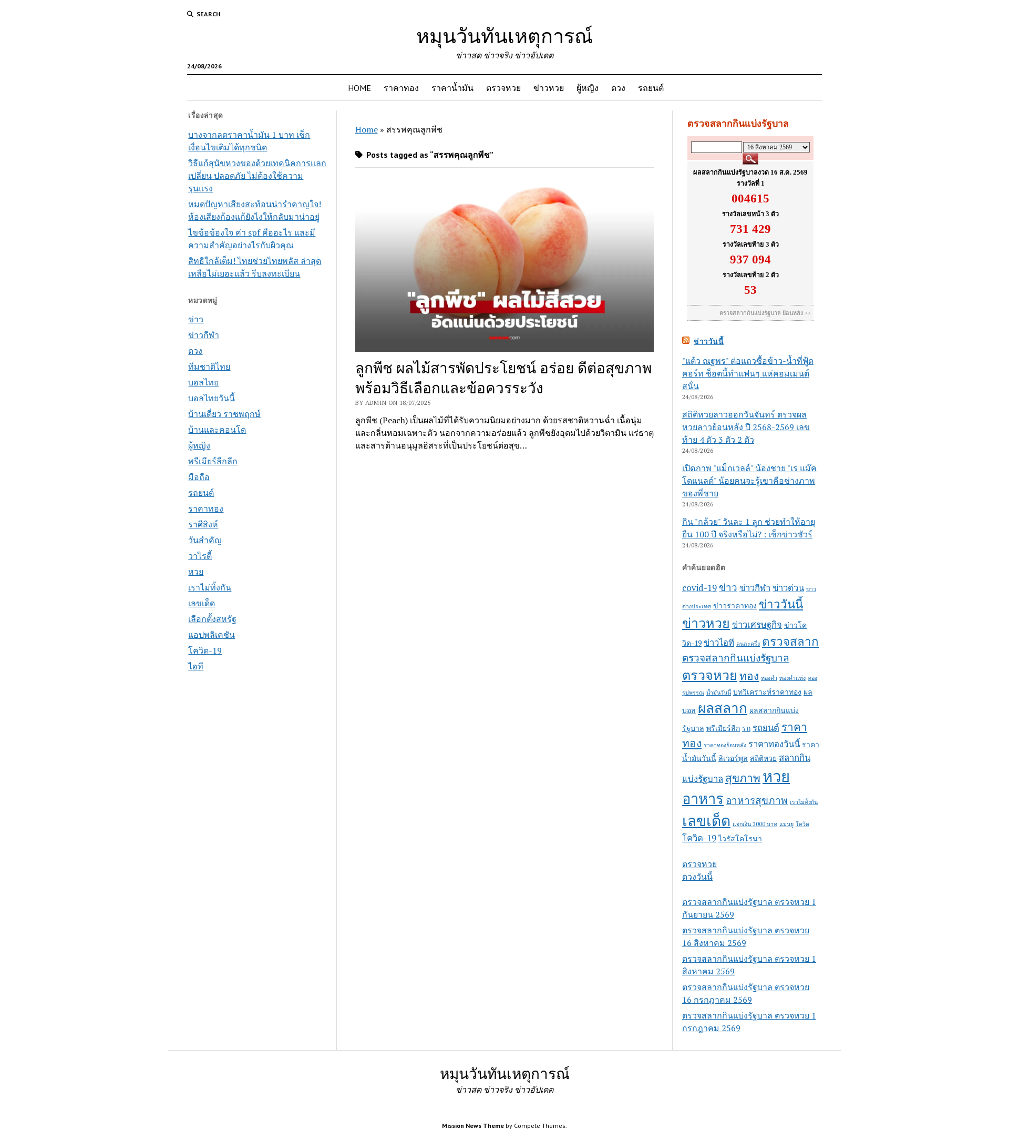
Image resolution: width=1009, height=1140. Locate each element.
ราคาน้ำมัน (452, 88)
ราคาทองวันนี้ (774, 744)
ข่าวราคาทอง (735, 605)
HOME (359, 88)
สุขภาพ (742, 777)
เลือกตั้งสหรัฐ (212, 619)
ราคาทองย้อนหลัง (725, 745)
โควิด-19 (205, 650)
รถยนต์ (651, 88)
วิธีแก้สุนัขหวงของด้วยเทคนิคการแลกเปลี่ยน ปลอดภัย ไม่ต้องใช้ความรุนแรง (257, 175)
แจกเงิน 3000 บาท (755, 824)
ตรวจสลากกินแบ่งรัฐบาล (735, 657)
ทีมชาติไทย (209, 366)
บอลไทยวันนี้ (211, 398)
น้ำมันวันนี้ (718, 692)
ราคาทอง (401, 88)
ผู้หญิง (587, 88)
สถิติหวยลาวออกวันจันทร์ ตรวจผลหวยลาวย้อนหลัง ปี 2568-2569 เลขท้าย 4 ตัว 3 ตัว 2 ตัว (746, 427)
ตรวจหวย (503, 88)
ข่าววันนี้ (709, 341)
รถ (746, 728)
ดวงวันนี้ (697, 876)
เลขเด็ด (201, 603)
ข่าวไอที (719, 642)
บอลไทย (203, 382)
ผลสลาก (722, 708)
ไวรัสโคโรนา (740, 838)
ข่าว (195, 319)
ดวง (618, 88)
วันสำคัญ (205, 540)
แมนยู (786, 824)
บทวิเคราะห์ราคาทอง (767, 692)
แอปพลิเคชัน (211, 634)
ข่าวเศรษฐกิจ (757, 624)
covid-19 (699, 588)
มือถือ (199, 477)
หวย (195, 571)
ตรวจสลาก (790, 641)
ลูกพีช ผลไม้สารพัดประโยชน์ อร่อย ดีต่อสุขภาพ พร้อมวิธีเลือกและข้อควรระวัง (503, 378)
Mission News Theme (473, 1125)
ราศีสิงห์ (203, 524)
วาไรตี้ (200, 556)
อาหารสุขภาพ (757, 800)
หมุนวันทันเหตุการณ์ (504, 35)
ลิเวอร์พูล (733, 758)
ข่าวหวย (548, 88)
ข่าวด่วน (788, 588)
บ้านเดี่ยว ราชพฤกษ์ (224, 414)
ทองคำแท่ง (792, 677)
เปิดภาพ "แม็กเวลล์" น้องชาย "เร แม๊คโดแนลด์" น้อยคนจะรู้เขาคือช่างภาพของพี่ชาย (749, 480)
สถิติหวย (763, 758)
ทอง (749, 675)
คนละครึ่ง (748, 643)
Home (366, 129)
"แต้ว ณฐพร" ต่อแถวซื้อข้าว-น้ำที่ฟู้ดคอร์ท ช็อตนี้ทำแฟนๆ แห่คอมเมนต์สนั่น (748, 373)
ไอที (195, 666)
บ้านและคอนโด (217, 429)
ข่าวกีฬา (203, 335)
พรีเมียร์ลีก (723, 728)
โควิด (802, 824)
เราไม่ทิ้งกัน (209, 587)
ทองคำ (769, 677)
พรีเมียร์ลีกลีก (213, 461)
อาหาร (703, 798)
